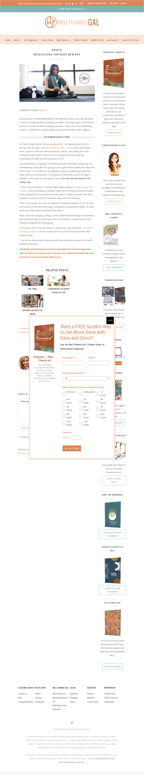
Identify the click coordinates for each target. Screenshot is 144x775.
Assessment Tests (130, 40)
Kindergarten (87, 392)
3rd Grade (86, 401)
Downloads (39, 702)
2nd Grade (69, 401)
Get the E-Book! (72, 448)
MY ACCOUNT (40, 688)
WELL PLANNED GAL (60, 688)
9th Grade (86, 416)
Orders (37, 694)
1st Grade (103, 394)
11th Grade (69, 423)
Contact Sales (92, 702)
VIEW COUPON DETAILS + (72, 9)
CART (81, 3)
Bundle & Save (97, 40)
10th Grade (103, 416)
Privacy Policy (109, 694)
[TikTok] (76, 3)
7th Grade (103, 408)
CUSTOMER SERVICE (26, 688)
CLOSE (110, 320)
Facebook (74, 694)
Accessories (112, 40)
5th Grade (69, 408)
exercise (23, 328)
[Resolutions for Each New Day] (57, 82)
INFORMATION (109, 688)
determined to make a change (59, 147)
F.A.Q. (20, 698)
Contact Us (22, 694)
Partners (90, 694)
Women (57, 49)
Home (8, 40)
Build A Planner (81, 40)
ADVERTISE (91, 688)
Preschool (70, 392)
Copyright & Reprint (25, 702)
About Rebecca (59, 694)
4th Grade (103, 401)
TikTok (72, 702)
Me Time (32, 288)
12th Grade (86, 423)
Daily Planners (63, 40)
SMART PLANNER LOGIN (97, 3)
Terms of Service (111, 698)
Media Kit (90, 698)
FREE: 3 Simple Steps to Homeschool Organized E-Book (40, 4)
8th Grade (69, 416)
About (16, 40)
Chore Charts (47, 40)
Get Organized (30, 40)
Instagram (74, 698)
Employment (109, 702)
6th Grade (86, 408)
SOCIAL (73, 688)
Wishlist (38, 698)
